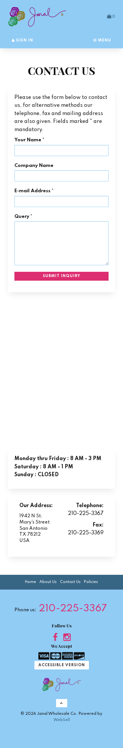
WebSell (61, 720)
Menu (104, 40)
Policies (91, 582)
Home (30, 582)
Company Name (33, 165)
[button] (111, 16)
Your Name (27, 140)
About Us (48, 582)
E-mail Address (32, 191)
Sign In (24, 40)
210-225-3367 (73, 609)
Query (21, 216)
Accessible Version (61, 665)
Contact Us (70, 582)
